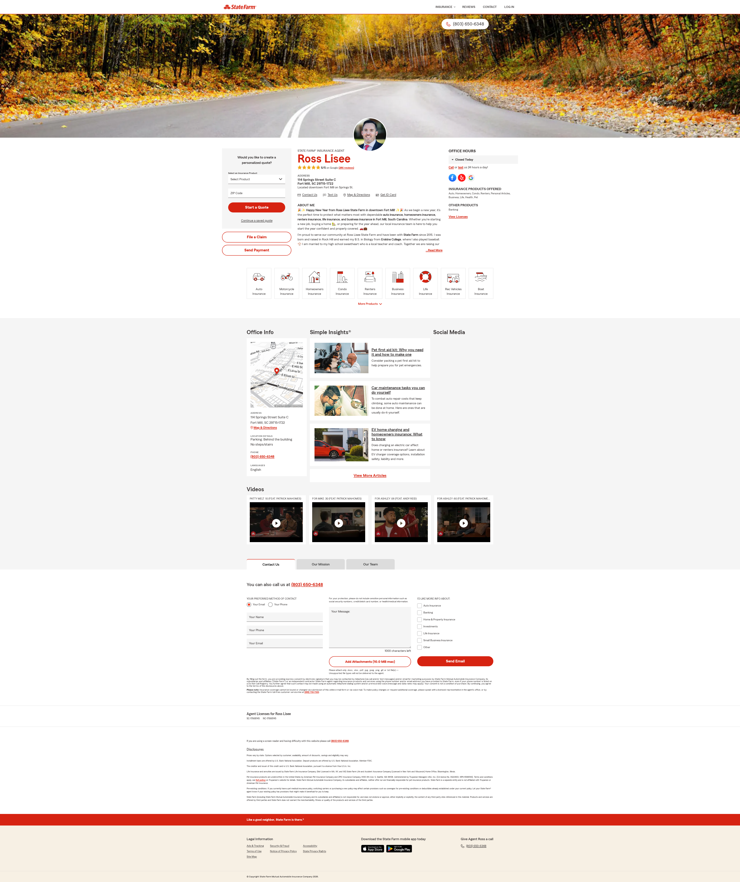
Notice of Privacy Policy (283, 851)
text (460, 167)
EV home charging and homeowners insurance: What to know (397, 434)
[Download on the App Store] (372, 849)
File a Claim (257, 237)
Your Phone (280, 604)
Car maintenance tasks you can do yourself (398, 390)
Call (451, 167)
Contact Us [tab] (270, 564)
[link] (240, 7)
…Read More (434, 250)
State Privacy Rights (314, 851)
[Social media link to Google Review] (471, 178)
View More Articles (370, 476)
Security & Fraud (279, 846)
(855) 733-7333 (311, 692)
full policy (261, 780)
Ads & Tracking (255, 846)
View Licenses (458, 216)
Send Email (455, 661)
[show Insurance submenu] (453, 7)
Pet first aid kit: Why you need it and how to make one (397, 352)
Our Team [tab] (370, 564)
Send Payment (256, 250)
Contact (490, 6)
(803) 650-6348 (262, 456)
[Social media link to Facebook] (452, 178)
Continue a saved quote (256, 220)
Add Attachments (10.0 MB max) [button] (370, 661)
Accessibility (310, 846)
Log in (509, 6)
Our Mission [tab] (321, 564)
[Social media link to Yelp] (462, 178)
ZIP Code (236, 193)
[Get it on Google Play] (399, 849)
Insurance (444, 6)
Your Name (256, 617)
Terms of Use (254, 851)
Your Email (259, 604)
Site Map (252, 856)
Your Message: (340, 611)
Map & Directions (265, 427)
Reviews (468, 6)
